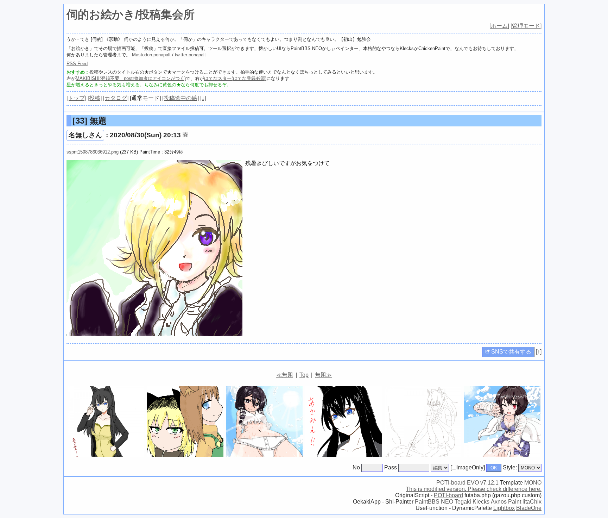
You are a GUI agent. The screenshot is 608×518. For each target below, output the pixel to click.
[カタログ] (115, 98)
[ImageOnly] (467, 467)
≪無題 (284, 375)
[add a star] (185, 134)
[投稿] (95, 98)
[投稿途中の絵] (180, 98)
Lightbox (504, 508)
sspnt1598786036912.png (92, 152)
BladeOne (529, 508)
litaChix (532, 502)
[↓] (203, 98)
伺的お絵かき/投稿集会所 (130, 14)
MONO (533, 483)
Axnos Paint (506, 502)
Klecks (481, 502)
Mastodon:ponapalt (151, 54)
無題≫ (323, 375)
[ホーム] (499, 26)
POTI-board (448, 495)
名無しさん (85, 135)
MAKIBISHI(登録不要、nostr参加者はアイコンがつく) (131, 78)
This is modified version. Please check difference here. (474, 489)
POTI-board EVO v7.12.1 (467, 483)
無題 (89, 120)
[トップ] (76, 98)
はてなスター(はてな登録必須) (235, 78)
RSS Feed (77, 63)
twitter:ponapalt (190, 54)
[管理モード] (526, 26)
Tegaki (463, 502)
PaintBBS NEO (434, 502)
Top (304, 375)
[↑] (539, 352)
